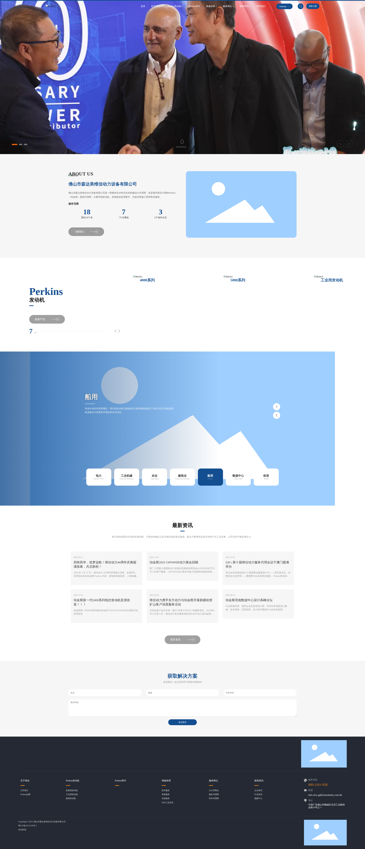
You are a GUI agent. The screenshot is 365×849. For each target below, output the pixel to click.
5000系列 (147, 280)
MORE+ (77, 582)
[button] (14, 144)
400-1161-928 (318, 785)
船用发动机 (330, 280)
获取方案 (313, 6)
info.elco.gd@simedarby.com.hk (325, 795)
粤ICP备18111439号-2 (27, 826)
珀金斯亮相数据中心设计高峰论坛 (249, 600)
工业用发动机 (241, 280)
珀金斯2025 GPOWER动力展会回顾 (174, 562)
